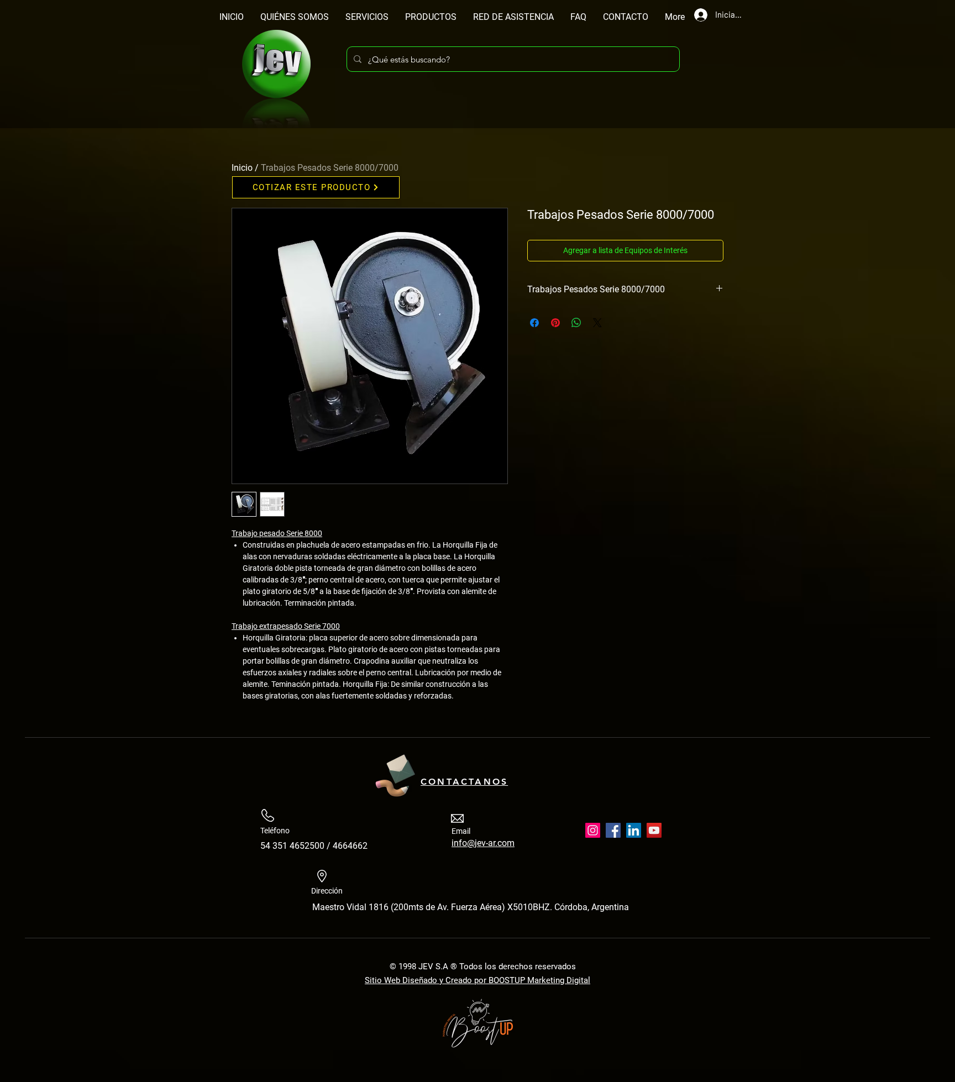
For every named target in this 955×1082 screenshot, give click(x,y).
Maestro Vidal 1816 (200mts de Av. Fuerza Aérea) (409, 907)
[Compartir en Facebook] (534, 322)
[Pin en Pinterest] (555, 322)
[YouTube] (654, 830)
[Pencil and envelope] (394, 773)
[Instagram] (592, 830)
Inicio (242, 167)
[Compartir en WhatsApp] (576, 322)
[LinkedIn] (633, 830)
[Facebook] (613, 830)
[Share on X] (597, 322)
